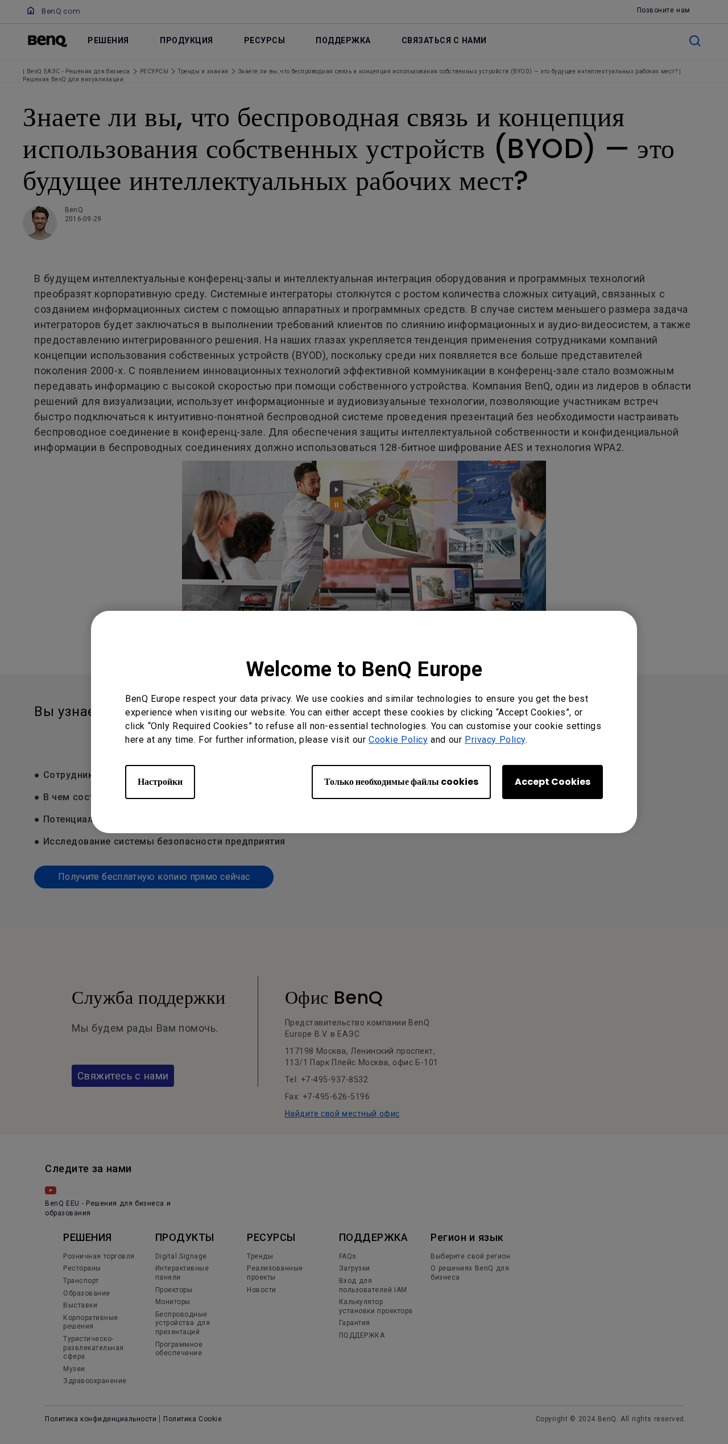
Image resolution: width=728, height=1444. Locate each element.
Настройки (160, 781)
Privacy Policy (495, 739)
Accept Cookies (552, 781)
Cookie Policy (398, 739)
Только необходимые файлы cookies (401, 781)
